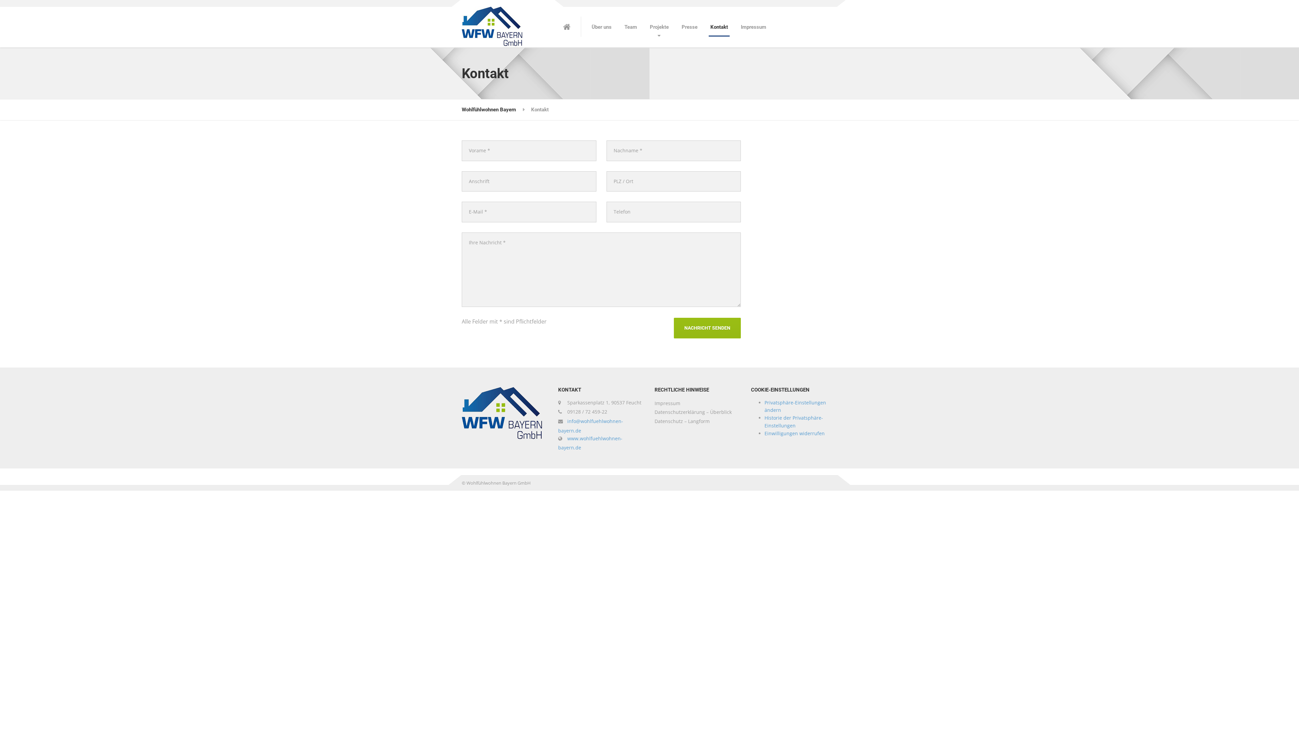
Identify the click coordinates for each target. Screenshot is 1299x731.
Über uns (602, 27)
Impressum (753, 27)
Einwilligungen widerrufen (795, 433)
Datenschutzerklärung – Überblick (693, 412)
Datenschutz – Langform (682, 421)
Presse (690, 27)
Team (630, 27)
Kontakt (719, 27)
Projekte (659, 27)
